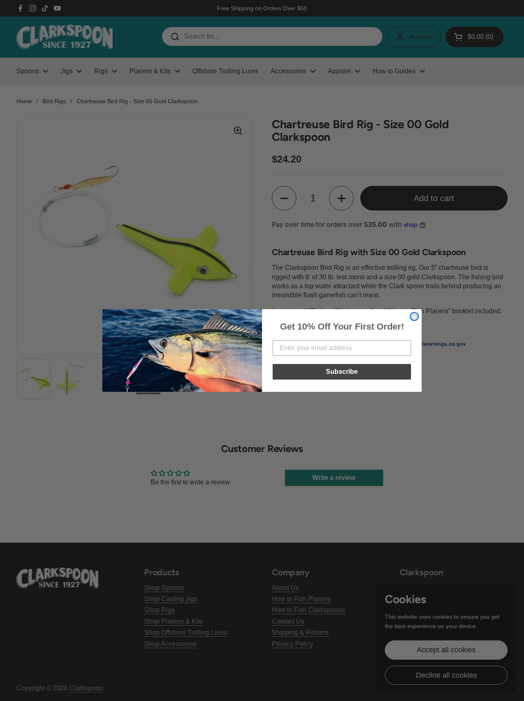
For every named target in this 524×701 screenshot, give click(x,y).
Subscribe (342, 371)
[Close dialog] (414, 316)
